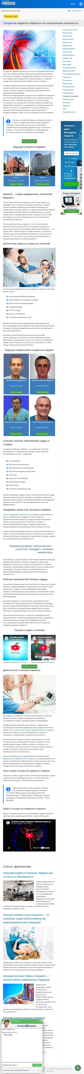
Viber (72, 162)
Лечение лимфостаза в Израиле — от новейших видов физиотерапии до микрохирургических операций (26, 918)
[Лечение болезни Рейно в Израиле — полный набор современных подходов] (18, 995)
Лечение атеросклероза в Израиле (24, 1017)
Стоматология (68, 99)
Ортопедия (67, 64)
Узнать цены (71, 211)
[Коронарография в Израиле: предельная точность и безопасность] (18, 892)
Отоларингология (69, 68)
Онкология (67, 61)
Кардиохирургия (69, 49)
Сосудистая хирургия (71, 96)
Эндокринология (69, 112)
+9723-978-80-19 (76, 11)
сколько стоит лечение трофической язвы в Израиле (34, 730)
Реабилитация (68, 90)
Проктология (67, 83)
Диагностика (67, 42)
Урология (66, 102)
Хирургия (66, 106)
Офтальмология (69, 71)
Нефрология (67, 58)
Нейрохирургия (68, 55)
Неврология (67, 52)
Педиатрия (67, 77)
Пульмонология (69, 87)
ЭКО (64, 109)
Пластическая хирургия (72, 74)
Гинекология (67, 36)
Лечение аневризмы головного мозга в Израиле (21, 514)
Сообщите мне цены (29, 666)
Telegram (73, 158)
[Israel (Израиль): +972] (69, 11)
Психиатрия (67, 80)
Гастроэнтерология (70, 30)
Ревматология (68, 93)
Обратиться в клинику (16, 184)
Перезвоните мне (11, 16)
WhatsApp (74, 166)
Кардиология (67, 45)
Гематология (67, 33)
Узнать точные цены (29, 141)
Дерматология (68, 39)
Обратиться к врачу (16, 392)
